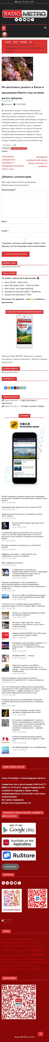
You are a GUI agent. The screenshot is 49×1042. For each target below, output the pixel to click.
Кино (29, 950)
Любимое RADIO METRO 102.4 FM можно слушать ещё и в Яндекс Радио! (29, 634)
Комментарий (9, 190)
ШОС (28, 959)
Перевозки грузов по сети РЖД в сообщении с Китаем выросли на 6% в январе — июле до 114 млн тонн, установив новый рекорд (29, 668)
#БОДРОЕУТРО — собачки (23, 656)
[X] (15, 387)
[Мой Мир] (12, 387)
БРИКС (10, 950)
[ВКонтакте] (5, 387)
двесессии (36, 962)
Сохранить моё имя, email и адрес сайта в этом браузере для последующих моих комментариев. (24, 244)
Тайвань (9, 959)
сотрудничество (7, 969)
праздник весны (23, 965)
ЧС (24, 959)
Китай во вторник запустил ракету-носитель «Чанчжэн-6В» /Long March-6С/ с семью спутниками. (23, 679)
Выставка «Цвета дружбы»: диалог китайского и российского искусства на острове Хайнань (28, 624)
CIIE (32, 946)
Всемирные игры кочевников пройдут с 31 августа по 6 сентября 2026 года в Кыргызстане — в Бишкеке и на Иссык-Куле (29, 646)
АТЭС (4, 950)
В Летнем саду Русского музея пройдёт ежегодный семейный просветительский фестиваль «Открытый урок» (22, 701)
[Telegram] (24, 387)
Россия (36, 955)
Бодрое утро (19, 950)
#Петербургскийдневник (35, 942)
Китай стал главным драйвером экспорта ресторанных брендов (28, 614)
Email (5, 231)
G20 (42, 946)
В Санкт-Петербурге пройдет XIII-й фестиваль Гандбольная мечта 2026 (26, 711)
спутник (16, 969)
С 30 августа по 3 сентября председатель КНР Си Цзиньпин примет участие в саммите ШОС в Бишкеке (23, 605)
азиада (5, 962)
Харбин (20, 959)
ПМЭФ (18, 955)
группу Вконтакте (11, 372)
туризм (35, 969)
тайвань (22, 969)
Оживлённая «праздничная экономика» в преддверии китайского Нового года (13, 162)
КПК (25, 950)
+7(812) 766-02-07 (11, 400)
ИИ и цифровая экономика (12, 563)
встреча (10, 962)
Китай (36, 950)
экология (41, 969)
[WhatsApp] (21, 387)
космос (44, 962)
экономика (6, 972)
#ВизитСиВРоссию (8, 942)
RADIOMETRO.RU (11, 781)
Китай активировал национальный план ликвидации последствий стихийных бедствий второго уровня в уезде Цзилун (24, 498)
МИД (43, 950)
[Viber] (18, 387)
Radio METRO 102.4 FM (11, 267)
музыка (11, 966)
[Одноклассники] (8, 387)
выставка (17, 962)
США (4, 959)
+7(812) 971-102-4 (11, 406)
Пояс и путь (26, 955)
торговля (29, 969)
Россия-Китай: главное (18, 148)
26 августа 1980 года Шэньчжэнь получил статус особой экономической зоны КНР (28, 596)
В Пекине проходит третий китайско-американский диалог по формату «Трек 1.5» (28, 738)
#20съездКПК (7, 939)
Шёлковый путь (38, 959)
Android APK (10, 867)
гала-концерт (25, 962)
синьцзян (34, 966)
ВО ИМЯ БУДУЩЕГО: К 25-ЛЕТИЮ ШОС (29, 747)
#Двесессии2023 (21, 942)
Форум (15, 959)
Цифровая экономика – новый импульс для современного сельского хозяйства (19, 555)
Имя (4, 221)
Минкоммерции (7, 955)
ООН (13, 955)
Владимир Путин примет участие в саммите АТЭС (22, 507)
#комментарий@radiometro (16, 945)
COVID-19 (37, 946)
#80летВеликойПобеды (23, 939)
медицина (4, 966)
